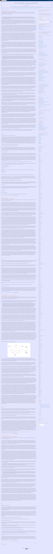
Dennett (39, 207)
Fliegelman (40, 229)
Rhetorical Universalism (41, 74)
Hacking (39, 242)
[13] (22, 91)
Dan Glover (40, 140)
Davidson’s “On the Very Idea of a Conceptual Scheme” (8, 11)
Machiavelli (40, 291)
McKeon (39, 299)
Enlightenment (40, 222)
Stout (39, 371)
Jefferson (39, 269)
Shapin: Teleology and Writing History (42, 77)
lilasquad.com (40, 137)
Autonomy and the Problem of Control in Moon (44, 405)
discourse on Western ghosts (41, 213)
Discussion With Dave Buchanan (42, 129)
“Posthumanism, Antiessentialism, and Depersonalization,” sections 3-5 (14, 160)
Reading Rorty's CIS (41, 40)
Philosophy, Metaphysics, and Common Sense (43, 118)
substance (39, 372)
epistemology (40, 223)
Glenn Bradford (40, 139)
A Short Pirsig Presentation (41, 122)
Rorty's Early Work (40, 45)
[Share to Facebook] (16, 195)
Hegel (39, 250)
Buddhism (40, 185)
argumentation (40, 162)
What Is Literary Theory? (41, 99)
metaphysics (40, 303)
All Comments (40, 425)
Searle (39, 355)
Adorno (39, 156)
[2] (1, 26)
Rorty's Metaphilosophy (41, 41)
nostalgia (39, 319)
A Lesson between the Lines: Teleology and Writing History (9, 436)
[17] (7, 107)
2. (15, 12)
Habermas (39, 241)
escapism (39, 224)
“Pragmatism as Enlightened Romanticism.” (12, 539)
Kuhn (39, 277)
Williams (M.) (40, 391)
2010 (39, 412)
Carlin (39, 189)
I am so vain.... (26, 549)
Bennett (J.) (40, 174)
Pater (39, 327)
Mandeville (40, 294)
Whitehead (40, 388)
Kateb (39, 272)
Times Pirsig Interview (41, 135)
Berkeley (39, 176)
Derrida (39, 208)
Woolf (39, 394)
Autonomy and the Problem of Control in (7, 198)
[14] (12, 93)
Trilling (39, 380)
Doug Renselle (40, 143)
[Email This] (14, 195)
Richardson (40, 346)
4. (34, 12)
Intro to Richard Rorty (41, 36)
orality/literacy (40, 323)
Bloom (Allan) (40, 181)
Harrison (39, 247)
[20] (27, 127)
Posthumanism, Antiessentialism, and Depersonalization (44, 72)
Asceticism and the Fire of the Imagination (43, 44)
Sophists (39, 366)
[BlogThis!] (15, 195)
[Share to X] (16, 292)
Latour (39, 279)
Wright (39, 396)
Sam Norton (40, 147)
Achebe (39, 155)
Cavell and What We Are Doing (42, 88)
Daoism (39, 203)
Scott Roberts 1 (40, 150)
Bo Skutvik (40, 141)
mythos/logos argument (41, 313)
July (40, 408)
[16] (1, 186)
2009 (39, 413)
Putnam (39, 337)
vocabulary (40, 384)
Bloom (39, 180)
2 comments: (11, 540)
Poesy (39, 420)
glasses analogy (40, 237)
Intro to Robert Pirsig (41, 121)
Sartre (39, 353)
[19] (1, 192)
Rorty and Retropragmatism (41, 53)
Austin (39, 165)
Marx (39, 295)
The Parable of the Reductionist (42, 80)
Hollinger (39, 256)
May (40, 410)
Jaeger (39, 266)
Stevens (39, 370)
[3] (32, 26)
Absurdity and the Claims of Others (42, 64)
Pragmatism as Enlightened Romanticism (43, 52)
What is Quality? (40, 124)
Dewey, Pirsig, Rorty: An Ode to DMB (42, 128)
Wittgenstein (40, 393)
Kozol (39, 276)
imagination (40, 262)
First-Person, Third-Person (41, 78)
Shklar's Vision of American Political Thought (43, 86)
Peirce (39, 328)
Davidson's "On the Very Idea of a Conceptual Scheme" (44, 85)
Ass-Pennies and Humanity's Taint (42, 29)
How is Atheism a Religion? (41, 66)
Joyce (39, 270)
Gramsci (39, 238)
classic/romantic (40, 193)
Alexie (39, 157)
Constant (39, 199)
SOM (39, 365)
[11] (9, 80)
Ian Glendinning (40, 148)
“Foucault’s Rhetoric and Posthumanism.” (5, 291)
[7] (16, 61)
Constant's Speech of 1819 (41, 112)
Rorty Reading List (40, 37)
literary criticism (40, 285)
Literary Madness (40, 79)
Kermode (39, 275)
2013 (39, 402)
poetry (39, 332)
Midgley (39, 304)
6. (33, 297)
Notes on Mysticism (40, 73)
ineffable (39, 264)
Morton (39, 310)
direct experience (40, 212)
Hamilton (39, 245)
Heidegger (40, 251)
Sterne (39, 369)
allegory (39, 158)
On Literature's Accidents (41, 98)
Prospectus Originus (40, 123)
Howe (39, 258)
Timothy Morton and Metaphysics (42, 92)
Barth (39, 171)
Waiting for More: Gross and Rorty (42, 47)
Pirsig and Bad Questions (41, 126)
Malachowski (40, 293)
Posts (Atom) (5, 544)
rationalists (40, 340)
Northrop (39, 318)
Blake (39, 179)
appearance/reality (40, 160)
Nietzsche (39, 317)
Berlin (39, 177)
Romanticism (40, 347)
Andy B (39, 149)
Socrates (39, 364)
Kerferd (39, 274)
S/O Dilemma (40, 350)
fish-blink (39, 228)
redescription (40, 343)
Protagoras (40, 336)
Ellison (39, 220)
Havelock (39, 248)
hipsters (39, 252)
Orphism (39, 324)
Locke (39, 286)
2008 (39, 414)
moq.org (39, 136)
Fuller (39, 234)
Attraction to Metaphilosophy (41, 25)
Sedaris (39, 356)
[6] (6, 233)
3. (30, 12)
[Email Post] (14, 292)
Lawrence (39, 280)
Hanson (39, 246)
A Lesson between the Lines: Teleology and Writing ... (45, 407)
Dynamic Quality (40, 218)
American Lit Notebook (41, 419)
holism (39, 255)
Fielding (39, 226)
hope (39, 257)
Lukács (39, 289)
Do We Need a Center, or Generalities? (42, 101)
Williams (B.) (40, 390)
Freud (39, 233)
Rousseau (39, 348)
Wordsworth (40, 395)
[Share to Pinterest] (17, 195)
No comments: (12, 292)
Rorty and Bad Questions (41, 42)
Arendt (39, 161)
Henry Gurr (40, 142)
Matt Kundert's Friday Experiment (26, 3)
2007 (39, 415)
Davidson (39, 204)
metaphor (39, 302)
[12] (9, 84)
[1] (10, 18)
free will (39, 231)
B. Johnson (40, 166)
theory (39, 375)
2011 (39, 411)
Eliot (39, 219)
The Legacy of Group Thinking (42, 70)
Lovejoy (39, 288)
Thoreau (39, 376)
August (40, 403)
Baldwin (39, 170)
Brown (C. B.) (40, 184)
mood (39, 309)
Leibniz (39, 281)
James (39, 267)
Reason (39, 342)
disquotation (40, 214)
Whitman (39, 389)
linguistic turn (40, 284)
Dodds (39, 215)
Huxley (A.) (40, 261)
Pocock (39, 331)
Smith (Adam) (40, 361)
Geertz (39, 236)
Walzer (39, 385)
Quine (39, 338)
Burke (39, 186)
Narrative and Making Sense (41, 103)
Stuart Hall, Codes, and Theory (42, 91)
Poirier (39, 333)
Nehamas (39, 315)
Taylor (39, 374)
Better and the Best (40, 75)
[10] (24, 79)
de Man (39, 205)
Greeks (39, 239)
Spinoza (39, 367)
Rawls (39, 341)
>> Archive (40, 67)
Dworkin (39, 217)
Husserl (39, 260)
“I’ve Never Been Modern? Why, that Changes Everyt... (45, 406)
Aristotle (39, 163)
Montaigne (40, 307)
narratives (39, 314)
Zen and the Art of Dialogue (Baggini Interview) (43, 134)
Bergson (39, 175)
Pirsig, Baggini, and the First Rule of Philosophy (43, 127)
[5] (1, 147)
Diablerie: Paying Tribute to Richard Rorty (43, 46)
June (40, 409)
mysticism (40, 312)
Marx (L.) (39, 296)
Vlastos (39, 383)
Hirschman (40, 253)
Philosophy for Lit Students (41, 100)
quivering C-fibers (40, 339)
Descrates (39, 210)
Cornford (39, 200)
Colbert (39, 196)
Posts (39, 424)
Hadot (39, 243)
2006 (39, 416)
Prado (39, 334)
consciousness (40, 198)
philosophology (40, 329)
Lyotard (39, 290)
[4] (6, 37)
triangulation (40, 379)
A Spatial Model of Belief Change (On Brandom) (43, 55)
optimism (39, 322)
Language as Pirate (40, 28)
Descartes (39, 209)
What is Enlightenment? (41, 65)
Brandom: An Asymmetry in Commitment (43, 54)
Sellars (39, 357)
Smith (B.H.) (40, 362)
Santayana (40, 352)
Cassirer (39, 190)
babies (39, 167)
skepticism (40, 360)
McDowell (40, 298)
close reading (40, 194)
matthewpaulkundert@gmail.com (45, 33)
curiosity (39, 201)
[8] (1, 156)
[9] (1, 161)
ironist (39, 265)
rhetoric (39, 345)
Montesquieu (40, 308)
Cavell (39, 191)
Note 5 (3, 186)
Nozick (39, 320)
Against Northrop (40, 93)
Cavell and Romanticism (41, 87)
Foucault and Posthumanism (41, 90)
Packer (39, 326)
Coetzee (39, 195)
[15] (27, 97)
